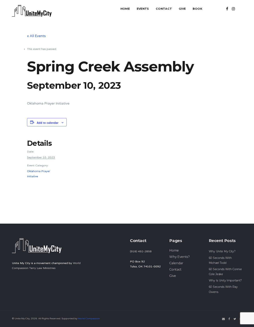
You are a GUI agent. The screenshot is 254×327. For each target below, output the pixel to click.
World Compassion (89, 318)
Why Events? (179, 257)
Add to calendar (47, 123)
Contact (164, 8)
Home (125, 8)
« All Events (36, 36)
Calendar (176, 263)
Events (143, 8)
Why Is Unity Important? (225, 280)
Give (182, 8)
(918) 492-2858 (141, 251)
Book (197, 8)
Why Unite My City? (222, 251)
